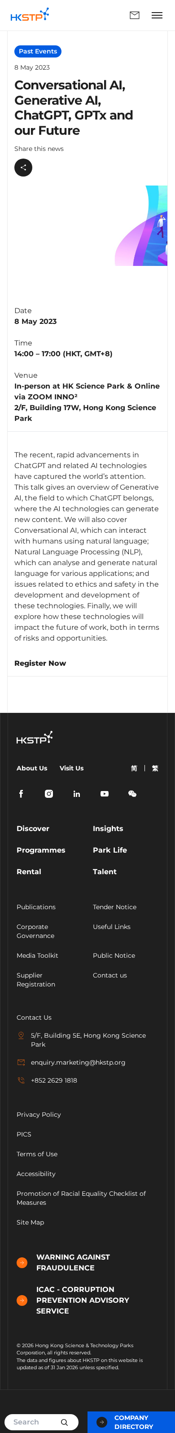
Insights (108, 828)
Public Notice (114, 955)
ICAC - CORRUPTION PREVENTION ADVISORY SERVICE (82, 1300)
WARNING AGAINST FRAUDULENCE (73, 1262)
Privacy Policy (39, 1114)
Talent (105, 871)
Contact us (110, 975)
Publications (36, 907)
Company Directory (133, 1422)
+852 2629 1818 (54, 1080)
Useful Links (112, 927)
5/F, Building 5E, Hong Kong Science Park (88, 1039)
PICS (24, 1134)
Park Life (110, 850)
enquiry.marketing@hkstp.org (78, 1062)
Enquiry (102, 15)
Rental (29, 871)
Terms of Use (37, 1154)
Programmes (41, 850)
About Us (32, 768)
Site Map (30, 1222)
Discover (33, 828)
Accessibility (36, 1174)
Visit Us (71, 768)
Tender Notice (114, 907)
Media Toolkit (37, 955)
